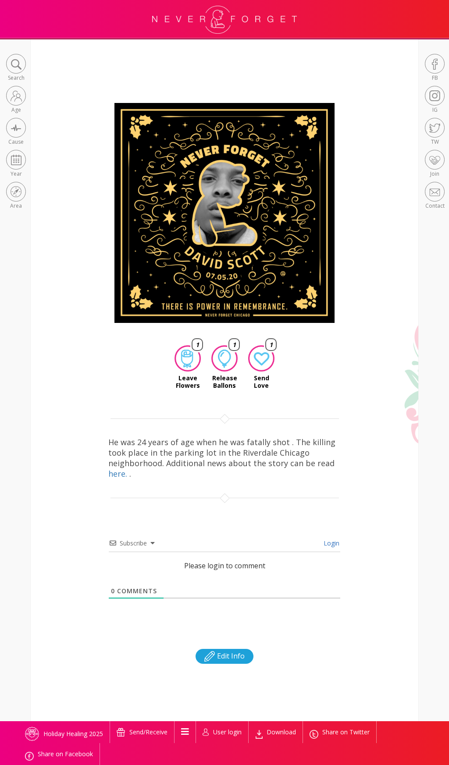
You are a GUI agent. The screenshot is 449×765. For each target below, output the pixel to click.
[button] (16, 68)
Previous (101, 221)
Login (330, 543)
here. (118, 473)
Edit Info (230, 656)
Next (349, 221)
